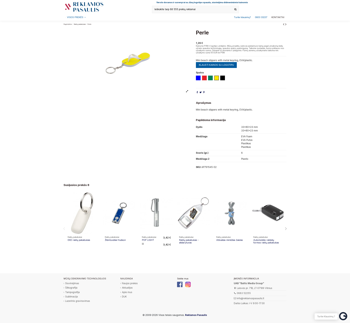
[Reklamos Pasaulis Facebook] (180, 284)
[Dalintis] (197, 92)
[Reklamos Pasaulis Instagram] (188, 284)
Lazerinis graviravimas (77, 301)
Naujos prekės (130, 283)
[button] (261, 17)
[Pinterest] (204, 92)
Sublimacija (71, 296)
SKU (198, 167)
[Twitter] (200, 92)
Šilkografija (71, 287)
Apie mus (127, 292)
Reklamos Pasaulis (196, 315)
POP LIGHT (148, 240)
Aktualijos (127, 287)
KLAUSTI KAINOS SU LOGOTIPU (216, 65)
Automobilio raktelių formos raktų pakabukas (266, 241)
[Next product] (285, 24)
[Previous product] (284, 24)
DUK (124, 296)
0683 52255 (244, 293)
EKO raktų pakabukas (79, 240)
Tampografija (72, 292)
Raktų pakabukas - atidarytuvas (189, 241)
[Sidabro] (143, 244)
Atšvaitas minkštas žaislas (229, 240)
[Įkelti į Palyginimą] (96, 197)
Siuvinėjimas (72, 283)
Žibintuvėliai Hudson (115, 240)
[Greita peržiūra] (96, 202)
